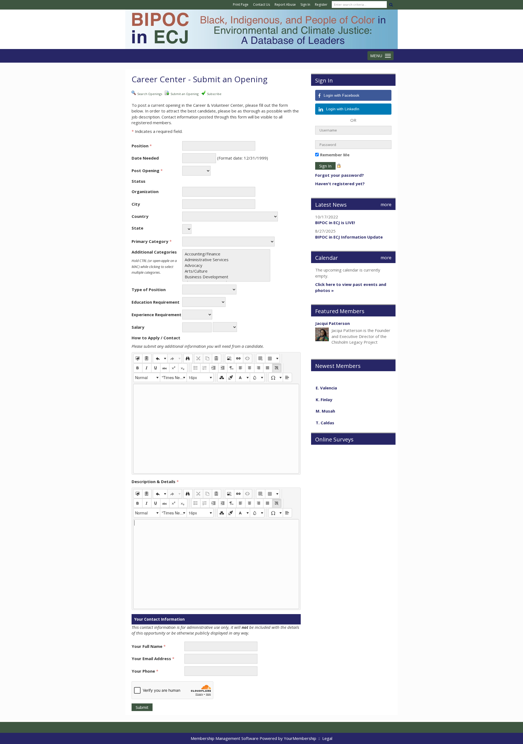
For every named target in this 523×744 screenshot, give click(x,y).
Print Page (240, 4)
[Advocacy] (226, 265)
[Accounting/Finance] (226, 254)
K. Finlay (324, 393)
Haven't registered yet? (340, 183)
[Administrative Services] (226, 260)
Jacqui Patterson (332, 323)
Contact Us (261, 4)
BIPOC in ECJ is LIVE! (335, 222)
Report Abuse (285, 4)
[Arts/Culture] (226, 271)
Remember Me (334, 154)
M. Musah (325, 404)
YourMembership (300, 738)
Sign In (305, 4)
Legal (327, 738)
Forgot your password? (339, 175)
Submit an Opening (185, 94)
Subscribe (214, 94)
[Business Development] (226, 277)
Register (321, 4)
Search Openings (149, 94)
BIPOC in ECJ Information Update (349, 237)
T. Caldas (325, 416)
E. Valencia (326, 381)
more (386, 205)
